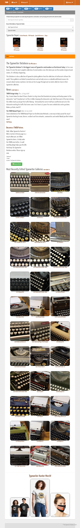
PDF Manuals (31, 35)
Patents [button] (49, 8)
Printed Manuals (23, 35)
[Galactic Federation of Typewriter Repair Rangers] (40, 498)
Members (70, 2)
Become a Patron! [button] (17, 164)
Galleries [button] (28, 8)
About (14, 2)
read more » (15, 90)
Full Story (9, 122)
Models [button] (19, 8)
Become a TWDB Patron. (14, 128)
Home (7, 56)
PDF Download (16, 50)
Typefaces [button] (39, 8)
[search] (40, 27)
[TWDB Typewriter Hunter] (20, 507)
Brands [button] (9, 8)
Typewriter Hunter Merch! (40, 476)
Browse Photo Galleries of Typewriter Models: (15, 24)
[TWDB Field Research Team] (60, 505)
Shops (46, 35)
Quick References (39, 35)
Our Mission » (33, 64)
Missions (24, 2)
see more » (46, 170)
